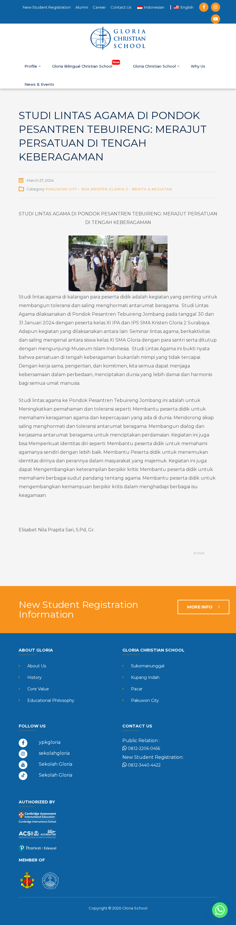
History (34, 677)
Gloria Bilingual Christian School (82, 66)
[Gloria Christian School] (118, 38)
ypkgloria (49, 742)
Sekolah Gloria (55, 764)
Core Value (38, 689)
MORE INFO (200, 607)
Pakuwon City (145, 700)
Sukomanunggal (147, 666)
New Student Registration (47, 7)
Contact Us (121, 7)
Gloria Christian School (155, 66)
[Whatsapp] (220, 910)
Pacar (136, 689)
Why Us (198, 66)
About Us (36, 666)
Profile (31, 66)
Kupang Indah (145, 677)
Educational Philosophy (50, 700)
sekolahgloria (54, 753)
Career (99, 7)
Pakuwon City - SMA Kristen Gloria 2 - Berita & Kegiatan (109, 189)
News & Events (39, 84)
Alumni (81, 7)
